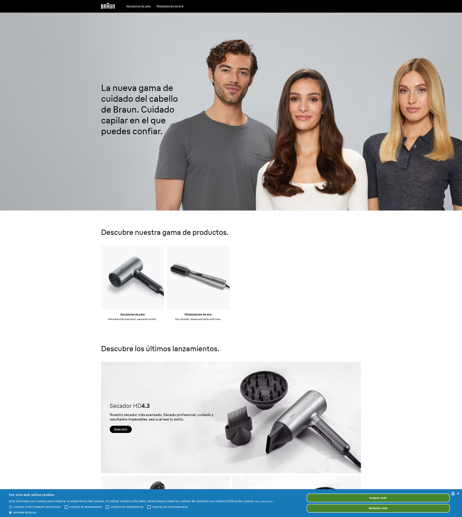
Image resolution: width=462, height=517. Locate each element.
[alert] (231, 503)
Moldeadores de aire (170, 6)
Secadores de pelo (138, 6)
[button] (141, 512)
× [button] (458, 493)
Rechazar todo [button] (378, 508)
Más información (264, 501)
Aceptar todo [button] (378, 498)
